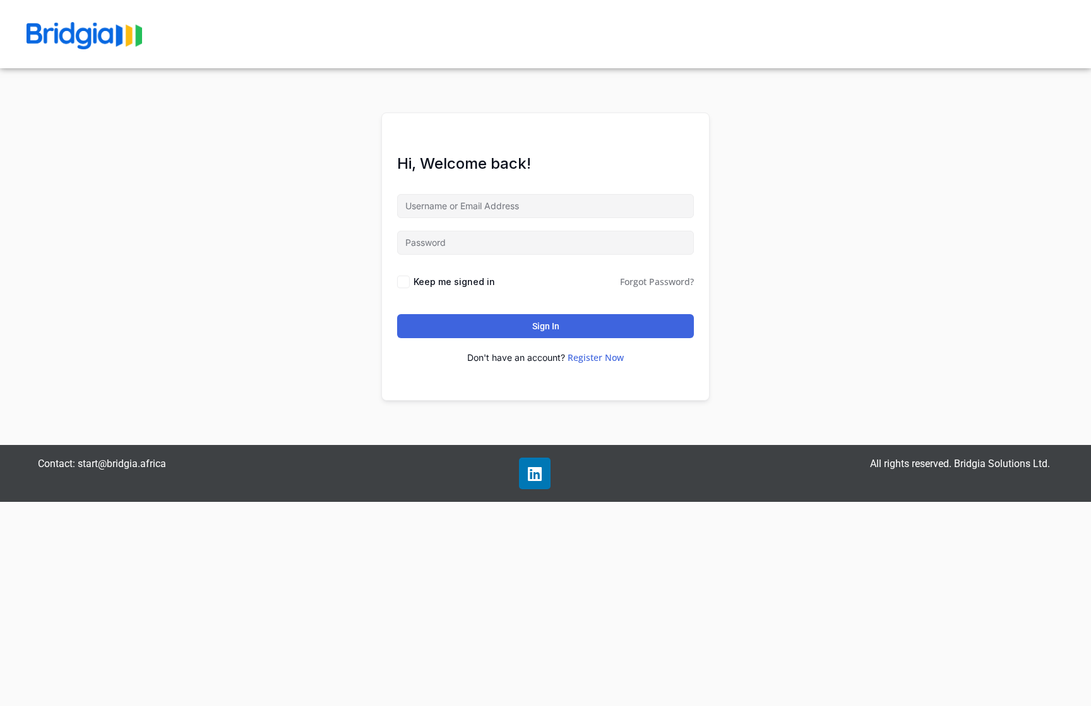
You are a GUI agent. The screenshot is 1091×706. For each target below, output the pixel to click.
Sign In (545, 326)
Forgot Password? (657, 282)
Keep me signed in (454, 281)
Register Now (596, 357)
